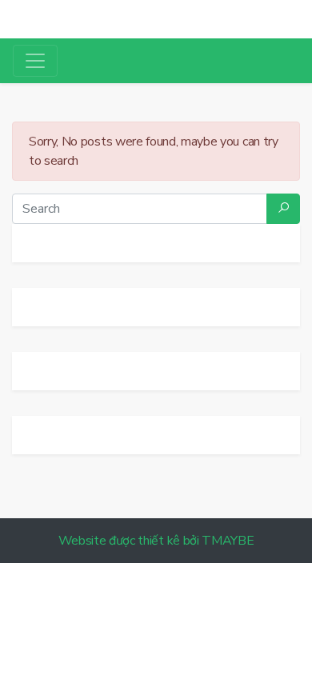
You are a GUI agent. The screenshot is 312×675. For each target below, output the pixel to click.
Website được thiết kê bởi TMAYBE (156, 540)
